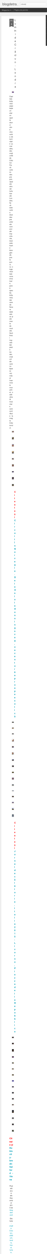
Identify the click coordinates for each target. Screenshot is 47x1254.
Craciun (11, 1231)
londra (11, 1241)
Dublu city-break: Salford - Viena (11, 1163)
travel (11, 1246)
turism (11, 1251)
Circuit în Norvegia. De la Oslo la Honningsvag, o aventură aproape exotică (15, 618)
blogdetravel (11, 1212)
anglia (11, 1227)
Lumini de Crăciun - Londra (15, 53)
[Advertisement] (26, 57)
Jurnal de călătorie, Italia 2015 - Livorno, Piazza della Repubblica (15, 941)
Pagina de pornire (21, 10)
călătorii (11, 1236)
